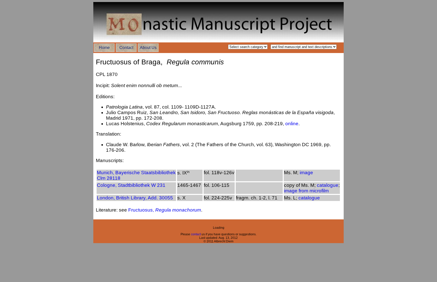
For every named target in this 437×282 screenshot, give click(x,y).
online (291, 123)
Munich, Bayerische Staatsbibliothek (136, 172)
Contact (126, 47)
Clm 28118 (108, 178)
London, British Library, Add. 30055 (135, 197)
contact (196, 234)
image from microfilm (306, 190)
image (305, 172)
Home (104, 47)
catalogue (327, 185)
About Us (148, 47)
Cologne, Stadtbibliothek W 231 (131, 185)
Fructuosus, (164, 210)
